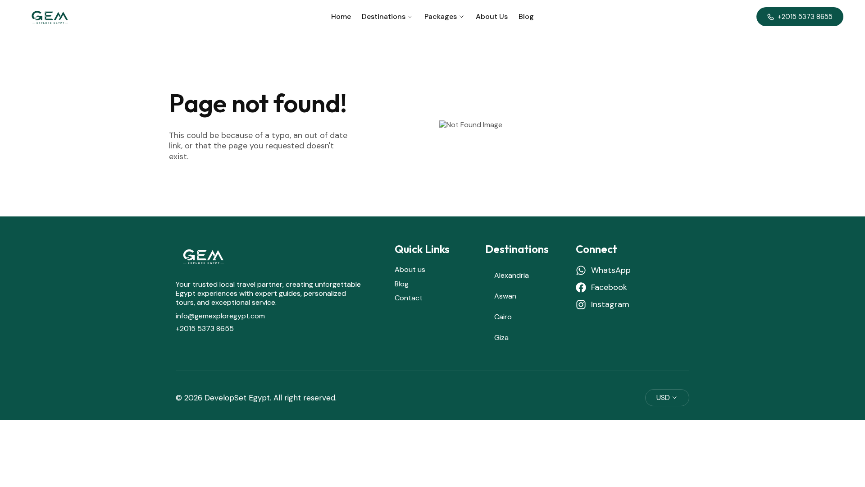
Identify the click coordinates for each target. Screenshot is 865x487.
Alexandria (511, 275)
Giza (501, 337)
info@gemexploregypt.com (220, 316)
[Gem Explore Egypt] (49, 16)
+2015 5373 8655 (205, 328)
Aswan (505, 296)
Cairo (503, 317)
